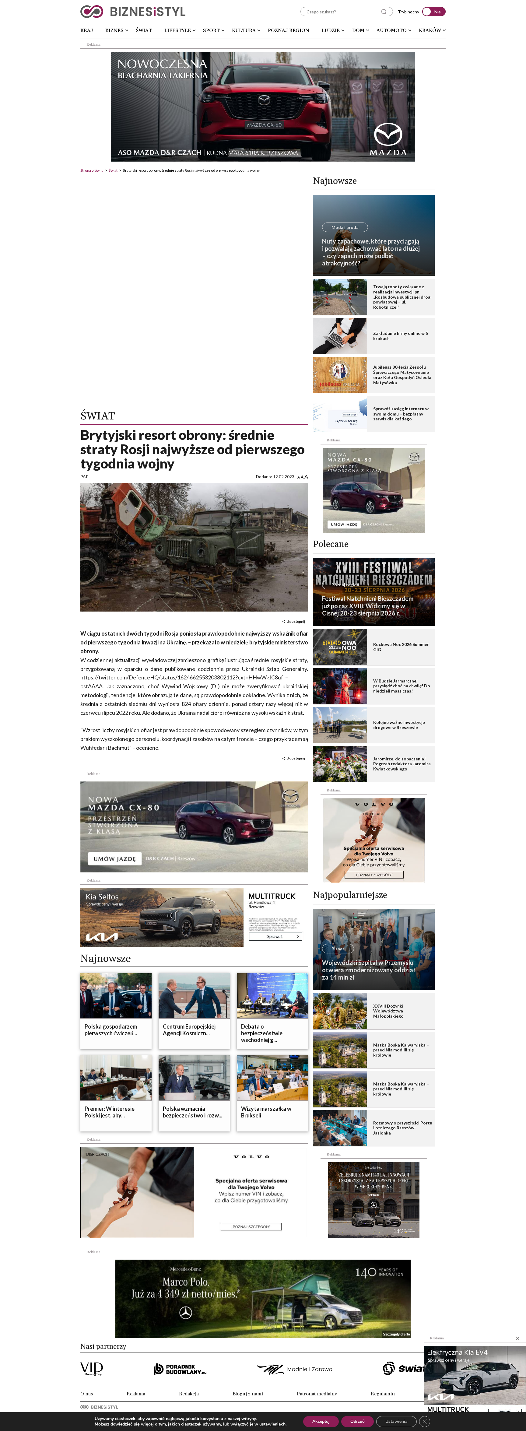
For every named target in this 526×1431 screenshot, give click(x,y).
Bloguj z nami (248, 1394)
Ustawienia (396, 1421)
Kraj (86, 30)
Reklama (136, 1394)
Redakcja (189, 1394)
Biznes (114, 30)
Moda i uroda (345, 227)
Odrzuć (357, 1421)
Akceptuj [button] (321, 1421)
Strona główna (91, 170)
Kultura (244, 30)
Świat (144, 30)
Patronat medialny (317, 1394)
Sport (211, 30)
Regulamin (383, 1394)
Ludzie (330, 30)
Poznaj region (288, 30)
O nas (86, 1394)
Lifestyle (177, 30)
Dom (358, 30)
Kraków (430, 30)
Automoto (392, 30)
